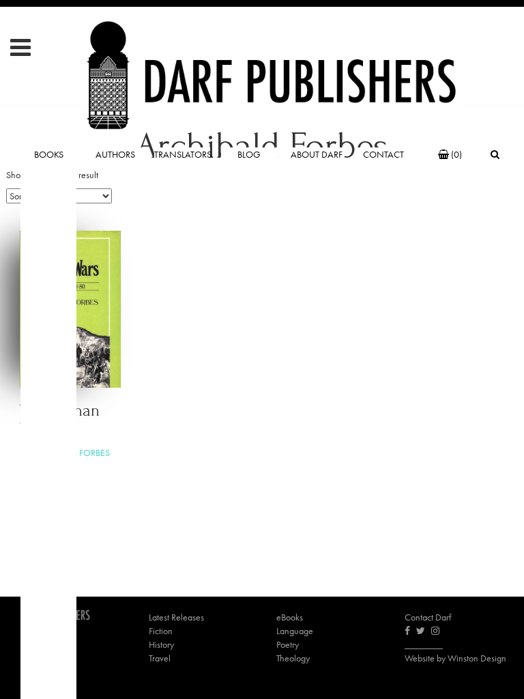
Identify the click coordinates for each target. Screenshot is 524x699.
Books (48, 154)
